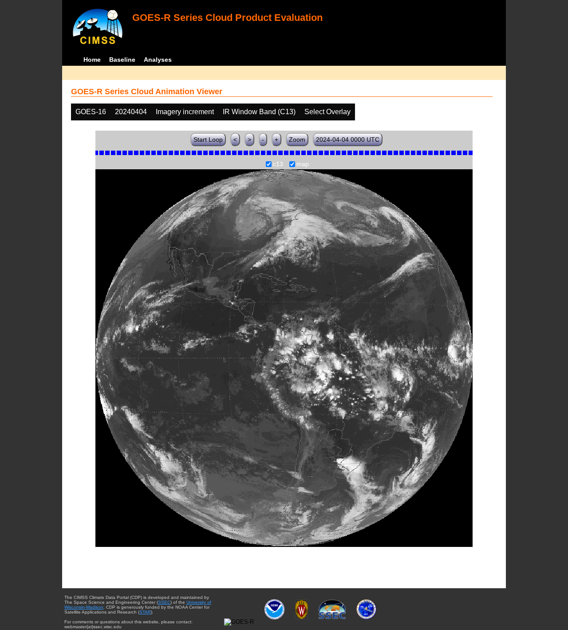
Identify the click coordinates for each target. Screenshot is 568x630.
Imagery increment (185, 112)
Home (92, 59)
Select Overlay (327, 112)
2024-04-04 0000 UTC (347, 139)
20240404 (131, 112)
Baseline (122, 59)
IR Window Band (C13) (259, 112)
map (302, 164)
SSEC (164, 602)
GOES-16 (90, 112)
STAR (145, 612)
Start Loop (208, 139)
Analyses (158, 59)
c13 (278, 164)
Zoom (297, 139)
